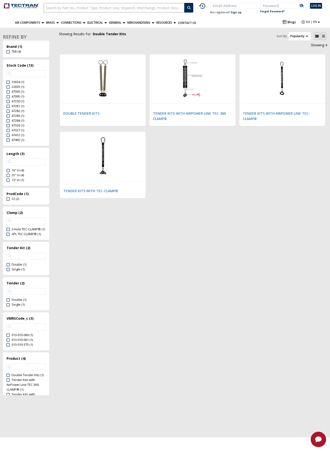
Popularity (297, 36)
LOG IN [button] (316, 6)
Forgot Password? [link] (272, 11)
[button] (30, 23)
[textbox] (113, 8)
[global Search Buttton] (189, 8)
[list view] (323, 36)
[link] (22, 5)
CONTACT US (187, 23)
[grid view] (317, 36)
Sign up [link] (236, 12)
